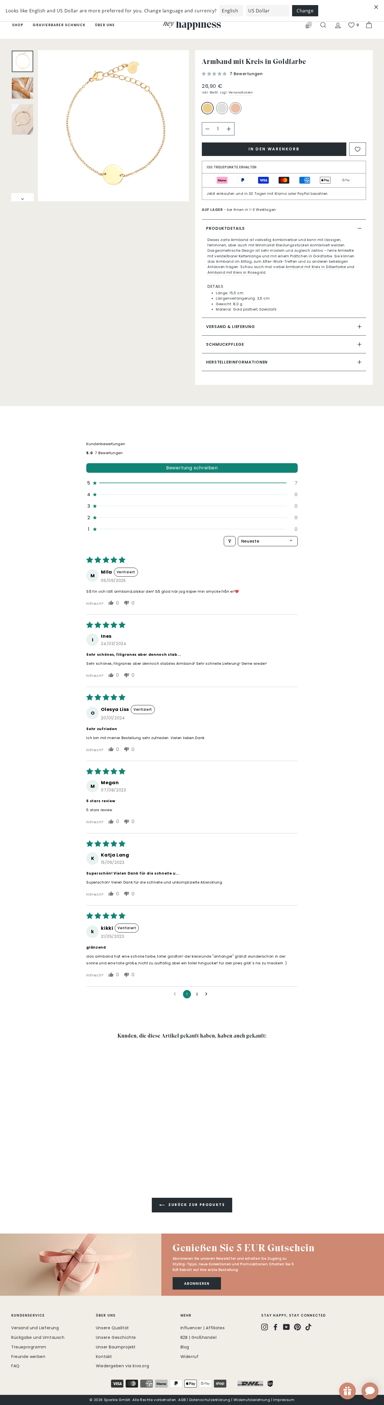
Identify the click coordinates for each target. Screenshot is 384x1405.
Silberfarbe (222, 108)
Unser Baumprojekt (116, 1347)
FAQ (15, 1366)
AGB (182, 1399)
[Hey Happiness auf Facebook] (275, 1327)
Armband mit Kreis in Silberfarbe (316, 266)
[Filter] (230, 541)
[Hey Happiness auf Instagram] (264, 1327)
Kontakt (104, 1356)
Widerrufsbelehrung (252, 1399)
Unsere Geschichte (116, 1337)
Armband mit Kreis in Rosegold (236, 272)
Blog (184, 1347)
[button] (215, 74)
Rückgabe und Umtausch (38, 1337)
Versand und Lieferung (35, 1328)
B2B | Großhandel (198, 1337)
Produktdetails (225, 228)
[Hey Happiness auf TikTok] (308, 1327)
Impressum (283, 1399)
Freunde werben (28, 1356)
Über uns (105, 25)
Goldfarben (207, 108)
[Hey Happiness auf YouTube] (286, 1327)
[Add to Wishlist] (357, 149)
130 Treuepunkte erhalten (232, 167)
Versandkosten (241, 92)
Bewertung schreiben (192, 468)
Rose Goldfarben (235, 108)
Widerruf (189, 1356)
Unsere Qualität (112, 1328)
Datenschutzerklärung (210, 1399)
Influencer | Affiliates (202, 1328)
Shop (17, 25)
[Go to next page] (207, 994)
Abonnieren (196, 1283)
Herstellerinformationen (237, 362)
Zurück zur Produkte (196, 1205)
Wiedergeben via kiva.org (122, 1366)
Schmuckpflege (225, 344)
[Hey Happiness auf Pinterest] (297, 1327)
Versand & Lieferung (230, 326)
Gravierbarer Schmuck (59, 25)
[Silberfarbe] (223, 110)
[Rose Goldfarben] (236, 110)
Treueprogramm (28, 1347)
